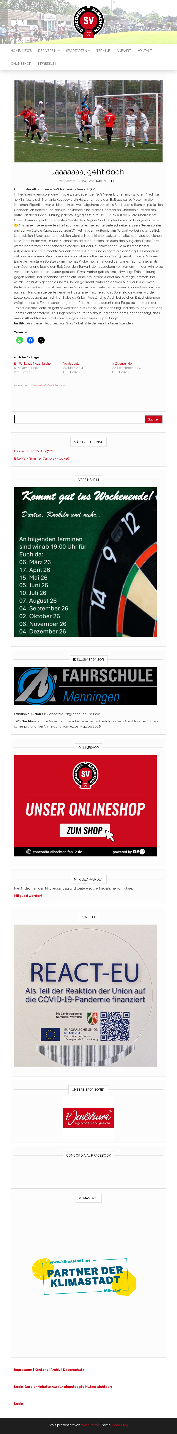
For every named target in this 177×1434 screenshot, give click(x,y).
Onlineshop (21, 64)
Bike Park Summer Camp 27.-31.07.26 (41, 458)
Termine (103, 51)
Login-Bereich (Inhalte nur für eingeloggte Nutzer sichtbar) (63, 1387)
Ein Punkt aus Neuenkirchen (33, 363)
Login (18, 1404)
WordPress (89, 1425)
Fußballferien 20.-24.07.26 (33, 451)
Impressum (47, 64)
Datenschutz (73, 1370)
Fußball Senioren (55, 385)
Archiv (55, 1370)
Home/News (21, 51)
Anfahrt (124, 51)
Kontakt (144, 51)
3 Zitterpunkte (122, 363)
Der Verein (47, 51)
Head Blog (120, 1425)
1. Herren (35, 385)
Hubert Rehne (106, 181)
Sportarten (77, 51)
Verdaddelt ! (71, 363)
